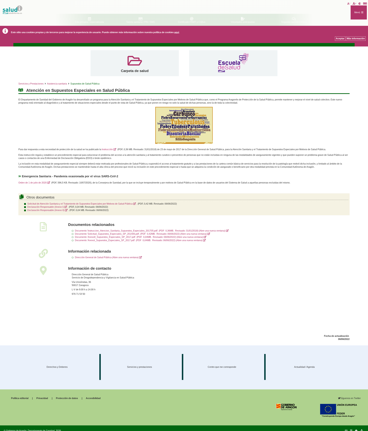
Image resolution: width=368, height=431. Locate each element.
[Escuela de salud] (233, 63)
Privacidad (42, 398)
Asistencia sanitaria (57, 83)
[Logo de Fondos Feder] (338, 416)
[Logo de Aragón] (286, 409)
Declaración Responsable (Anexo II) (45, 210)
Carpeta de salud (135, 71)
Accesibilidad (93, 398)
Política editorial (19, 398)
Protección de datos (67, 398)
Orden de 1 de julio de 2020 (32, 182)
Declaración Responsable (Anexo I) (45, 207)
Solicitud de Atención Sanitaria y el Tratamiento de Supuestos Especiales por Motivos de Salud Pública (80, 204)
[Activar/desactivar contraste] (360, 3)
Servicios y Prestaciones (31, 83)
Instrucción (107, 149)
